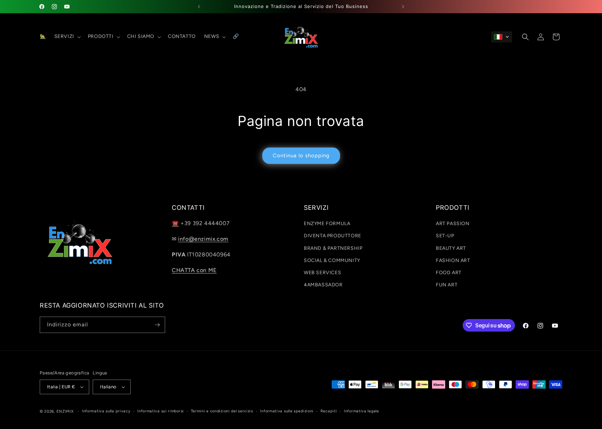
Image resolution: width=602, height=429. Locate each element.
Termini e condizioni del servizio (222, 411)
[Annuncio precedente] (199, 6)
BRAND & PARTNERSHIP (333, 248)
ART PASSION (453, 224)
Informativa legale (361, 411)
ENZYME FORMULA (327, 224)
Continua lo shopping (301, 155)
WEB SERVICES (322, 273)
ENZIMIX (65, 411)
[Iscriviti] (157, 325)
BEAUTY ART (451, 248)
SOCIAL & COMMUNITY (332, 260)
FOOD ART (449, 273)
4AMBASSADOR (323, 285)
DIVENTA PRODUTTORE (332, 236)
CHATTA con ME (194, 270)
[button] (67, 36)
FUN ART (446, 285)
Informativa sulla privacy (106, 411)
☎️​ (175, 223)
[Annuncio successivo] (403, 6)
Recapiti (329, 411)
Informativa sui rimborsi (160, 411)
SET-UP (445, 236)
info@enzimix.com (203, 239)
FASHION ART (453, 260)
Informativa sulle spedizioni (287, 411)
